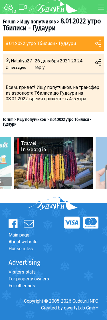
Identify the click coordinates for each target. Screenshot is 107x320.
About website (23, 241)
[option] (53, 163)
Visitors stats (22, 272)
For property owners (29, 279)
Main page (19, 235)
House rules (21, 248)
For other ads (22, 285)
